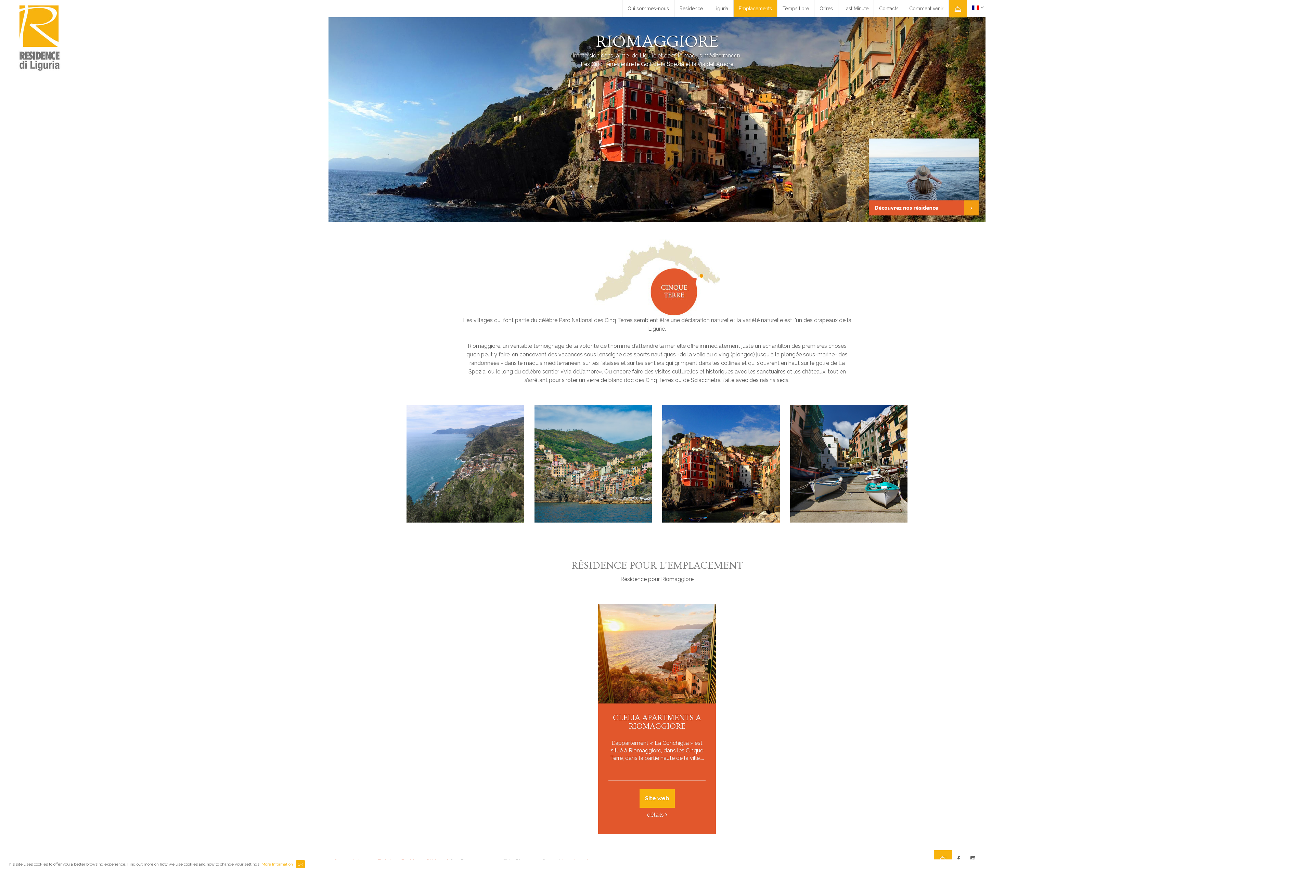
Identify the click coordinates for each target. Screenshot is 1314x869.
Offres (826, 8)
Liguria (720, 8)
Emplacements (755, 8)
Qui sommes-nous (648, 8)
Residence (691, 8)
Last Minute (855, 8)
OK (300, 864)
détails (655, 815)
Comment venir (926, 8)
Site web (657, 798)
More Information (277, 864)
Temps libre (796, 8)
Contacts (889, 8)
